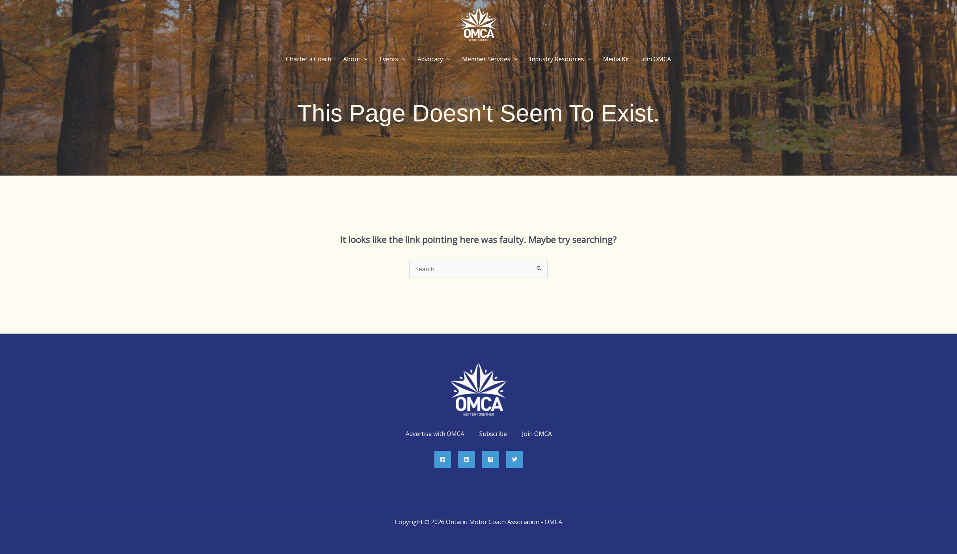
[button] (364, 59)
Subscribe (493, 434)
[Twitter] (514, 459)
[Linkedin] (466, 459)
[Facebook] (442, 459)
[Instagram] (490, 459)
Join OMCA (537, 434)
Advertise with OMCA (435, 434)
